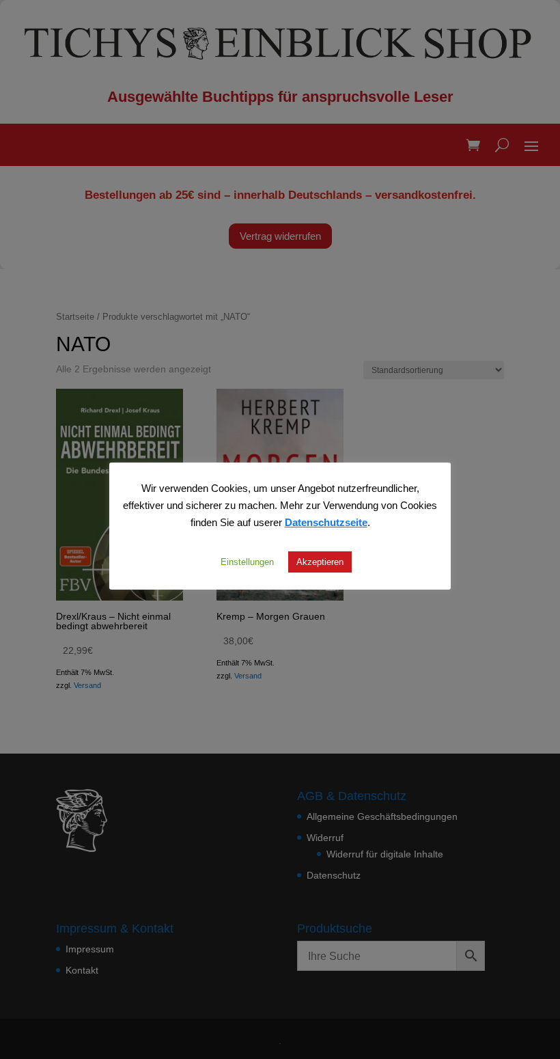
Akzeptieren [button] (320, 561)
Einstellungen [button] (247, 561)
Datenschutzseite (326, 522)
